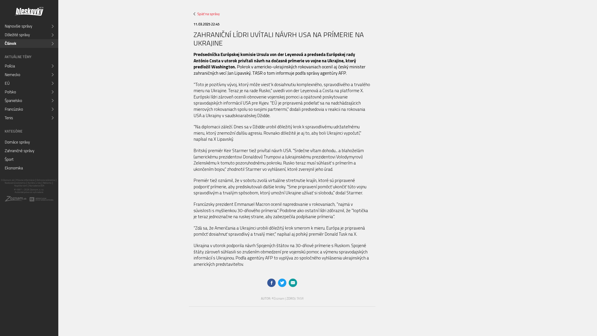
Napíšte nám (20, 185)
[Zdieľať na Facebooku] (271, 283)
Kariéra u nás (34, 183)
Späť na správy (208, 14)
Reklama (47, 183)
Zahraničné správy (19, 151)
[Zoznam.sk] (17, 200)
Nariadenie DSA (36, 185)
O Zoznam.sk (7, 180)
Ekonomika (14, 168)
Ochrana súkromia (46, 180)
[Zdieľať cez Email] (293, 283)
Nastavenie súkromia (15, 183)
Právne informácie (25, 180)
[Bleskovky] (28, 11)
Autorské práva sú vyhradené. (29, 192)
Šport (9, 159)
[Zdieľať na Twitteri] (282, 283)
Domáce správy (17, 142)
